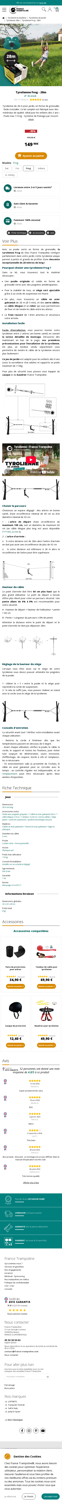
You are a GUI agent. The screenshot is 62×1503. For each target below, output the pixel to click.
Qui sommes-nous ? (14, 1263)
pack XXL (42, 3)
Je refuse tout (10, 1496)
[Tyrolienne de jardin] (31, 55)
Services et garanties (14, 1266)
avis (45, 99)
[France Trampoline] (20, 10)
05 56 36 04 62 (12, 1340)
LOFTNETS (12, 1401)
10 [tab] (37, 82)
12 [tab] (42, 82)
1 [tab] (12, 82)
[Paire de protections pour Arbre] (15, 951)
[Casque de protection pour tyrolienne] (15, 1010)
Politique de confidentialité (17, 1282)
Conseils (8, 1289)
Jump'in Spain (14, 1411)
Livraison (9, 1273)
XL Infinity (10, 175)
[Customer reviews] (17, 1300)
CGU (12, 1285)
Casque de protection (15, 1026)
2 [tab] (15, 82)
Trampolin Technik (16, 1404)
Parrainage (10, 1385)
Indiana (41, 168)
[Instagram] (29, 1430)
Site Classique (15, 1419)
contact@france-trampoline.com (21, 1351)
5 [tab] (23, 82)
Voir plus (10, 241)
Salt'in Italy (13, 1408)
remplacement (10, 773)
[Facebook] (22, 1430)
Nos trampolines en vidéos (17, 1279)
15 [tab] (50, 82)
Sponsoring (19, 1276)
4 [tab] (20, 82)
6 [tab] (26, 82)
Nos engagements (13, 1269)
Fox (17, 168)
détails (19, 190)
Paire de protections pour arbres (15, 968)
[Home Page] (3, 17)
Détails (31, 119)
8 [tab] (31, 82)
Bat (7, 168)
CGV (6, 1285)
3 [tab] (18, 82)
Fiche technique (18, 232)
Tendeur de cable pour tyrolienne (46, 968)
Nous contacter (11, 1355)
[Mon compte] (49, 10)
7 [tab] (29, 82)
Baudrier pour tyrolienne (47, 1026)
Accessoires (38, 232)
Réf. (16, 99)
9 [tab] (34, 82)
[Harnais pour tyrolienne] (46, 1010)
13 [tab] (45, 82)
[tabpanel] (31, 55)
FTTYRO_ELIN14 (11, 531)
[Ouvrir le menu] (4, 8)
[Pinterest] (36, 1430)
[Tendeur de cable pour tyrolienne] (46, 951)
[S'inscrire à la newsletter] (47, 1377)
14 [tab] (47, 82)
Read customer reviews (17, 1313)
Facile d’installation (13, 330)
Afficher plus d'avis (31, 1182)
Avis (52, 232)
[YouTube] (43, 1430)
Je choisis (28, 1496)
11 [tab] (39, 82)
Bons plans (10, 1388)
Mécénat (8, 1276)
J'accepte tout (50, 1496)
